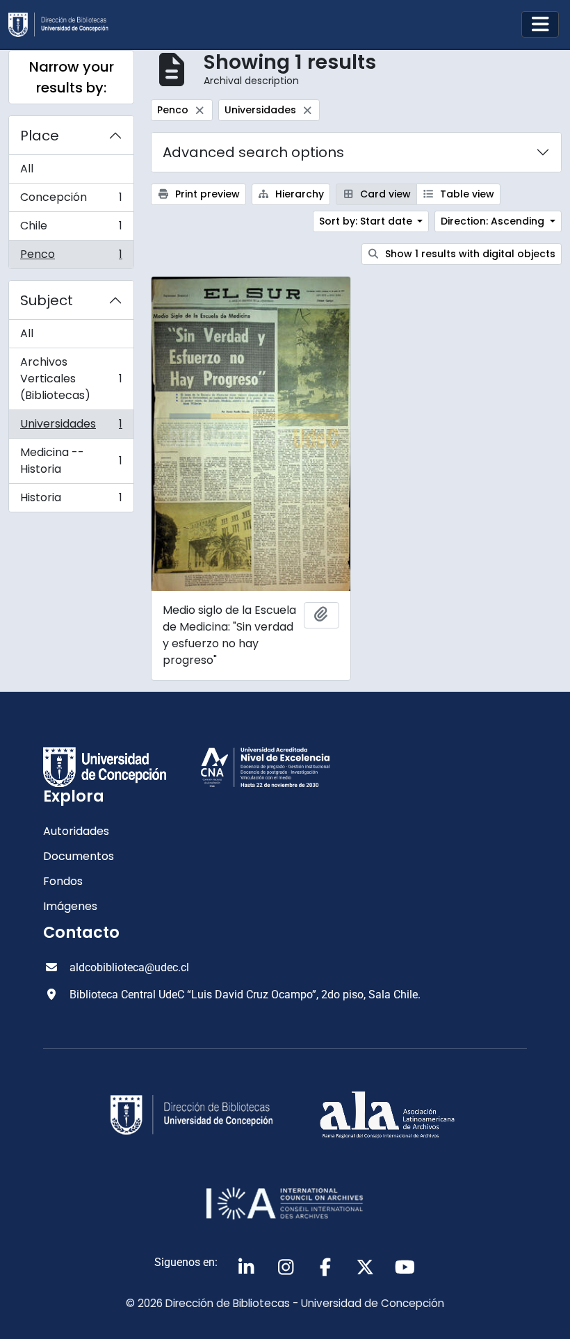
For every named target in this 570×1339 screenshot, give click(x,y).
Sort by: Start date (367, 221)
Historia (70, 500)
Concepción (70, 200)
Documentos (78, 856)
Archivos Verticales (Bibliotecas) (70, 378)
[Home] (64, 24)
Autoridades (76, 831)
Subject (46, 300)
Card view (384, 194)
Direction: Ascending (494, 221)
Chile (70, 229)
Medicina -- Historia (70, 460)
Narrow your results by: (71, 77)
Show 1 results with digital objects (468, 254)
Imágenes (70, 906)
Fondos (63, 881)
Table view (465, 194)
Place (39, 135)
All (26, 169)
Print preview (206, 194)
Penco (70, 257)
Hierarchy (298, 194)
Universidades (70, 427)
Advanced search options (253, 152)
